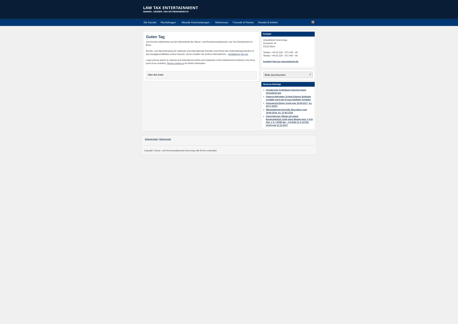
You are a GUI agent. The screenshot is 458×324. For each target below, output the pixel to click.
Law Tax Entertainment (170, 7)
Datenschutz (151, 139)
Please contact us (175, 63)
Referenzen (221, 22)
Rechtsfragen (167, 23)
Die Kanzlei (150, 22)
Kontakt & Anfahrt (268, 22)
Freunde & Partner (243, 22)
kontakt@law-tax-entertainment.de (280, 61)
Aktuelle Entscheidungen (194, 23)
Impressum (165, 139)
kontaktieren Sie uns (238, 54)
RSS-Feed (313, 22)
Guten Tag (155, 37)
